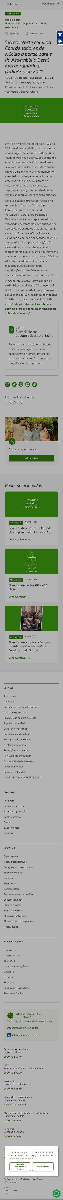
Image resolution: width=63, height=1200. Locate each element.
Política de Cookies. (25, 1158)
